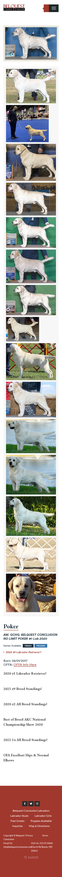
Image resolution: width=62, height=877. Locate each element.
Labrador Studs (19, 815)
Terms (45, 835)
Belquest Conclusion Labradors (31, 810)
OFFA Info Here (25, 664)
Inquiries (17, 825)
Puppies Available (41, 820)
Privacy (29, 835)
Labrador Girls (43, 815)
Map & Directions (39, 825)
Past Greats (17, 820)
